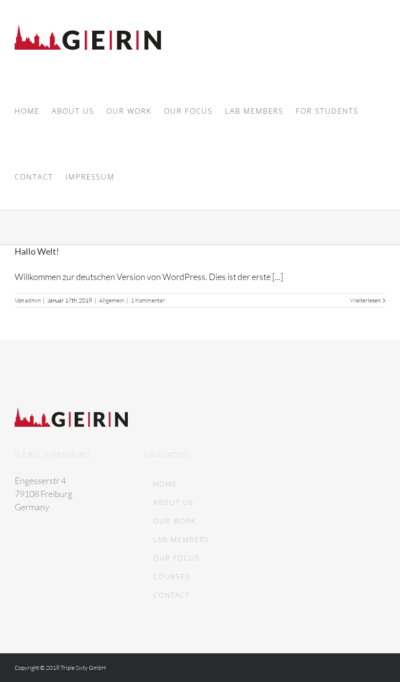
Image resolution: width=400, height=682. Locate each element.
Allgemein (111, 300)
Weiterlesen (365, 300)
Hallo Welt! (37, 251)
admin (32, 300)
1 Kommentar (148, 300)
